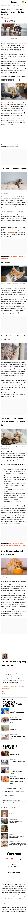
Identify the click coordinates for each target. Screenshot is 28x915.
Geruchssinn (20, 43)
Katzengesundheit (5, 5)
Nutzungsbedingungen (14, 872)
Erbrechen (7, 230)
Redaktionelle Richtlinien (14, 878)
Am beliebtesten (13, 751)
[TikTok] (20, 858)
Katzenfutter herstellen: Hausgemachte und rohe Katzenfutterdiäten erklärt (13, 545)
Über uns (14, 864)
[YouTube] (11, 858)
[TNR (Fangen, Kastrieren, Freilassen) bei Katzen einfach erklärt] (5, 722)
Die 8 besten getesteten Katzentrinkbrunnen (11, 800)
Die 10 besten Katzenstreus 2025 (9, 802)
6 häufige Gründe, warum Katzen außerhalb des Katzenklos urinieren (18, 771)
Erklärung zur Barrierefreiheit (14, 870)
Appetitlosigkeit (11, 232)
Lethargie (14, 336)
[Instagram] (7, 858)
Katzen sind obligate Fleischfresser (10, 103)
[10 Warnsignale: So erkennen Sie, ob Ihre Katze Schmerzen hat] (5, 713)
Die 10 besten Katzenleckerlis (8, 795)
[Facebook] (16, 858)
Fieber (19, 232)
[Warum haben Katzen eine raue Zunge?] (5, 739)
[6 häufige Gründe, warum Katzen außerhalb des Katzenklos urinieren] (5, 772)
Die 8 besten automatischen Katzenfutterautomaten (12, 797)
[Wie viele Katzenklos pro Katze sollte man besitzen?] (5, 764)
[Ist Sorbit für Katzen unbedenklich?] (5, 730)
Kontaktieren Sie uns (14, 866)
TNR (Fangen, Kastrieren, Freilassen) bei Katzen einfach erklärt (17, 721)
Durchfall (13, 230)
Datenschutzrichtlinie (14, 876)
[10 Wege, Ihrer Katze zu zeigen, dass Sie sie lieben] (5, 755)
